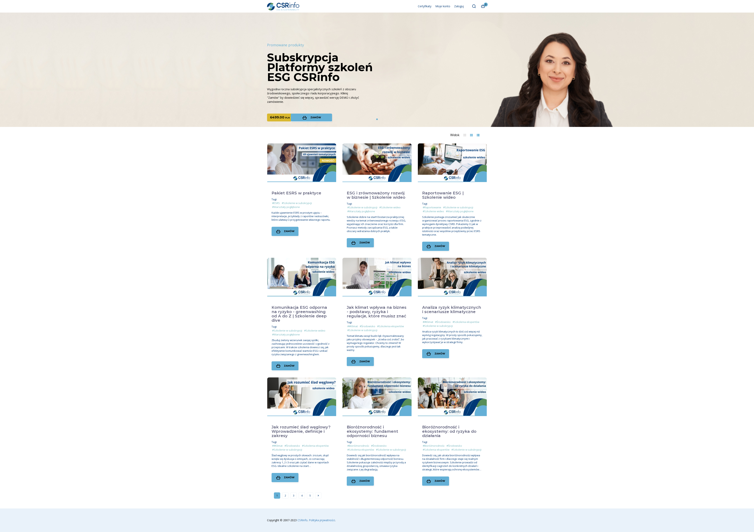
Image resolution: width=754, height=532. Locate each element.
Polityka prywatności (322, 520)
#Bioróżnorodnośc (358, 445)
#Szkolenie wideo (390, 207)
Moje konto (442, 6)
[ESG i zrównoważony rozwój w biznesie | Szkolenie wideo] (376, 162)
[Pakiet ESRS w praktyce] (301, 162)
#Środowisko (367, 326)
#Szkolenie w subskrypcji (297, 203)
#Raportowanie (432, 207)
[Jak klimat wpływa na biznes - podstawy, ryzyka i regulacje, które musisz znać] (376, 277)
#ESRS (276, 203)
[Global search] (474, 6)
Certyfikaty (424, 6)
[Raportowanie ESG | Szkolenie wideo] (452, 162)
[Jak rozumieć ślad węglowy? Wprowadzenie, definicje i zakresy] (301, 396)
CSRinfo (302, 520)
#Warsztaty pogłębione (286, 207)
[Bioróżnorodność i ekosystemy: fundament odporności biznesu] (376, 396)
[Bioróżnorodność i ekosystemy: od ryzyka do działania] (452, 396)
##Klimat (352, 326)
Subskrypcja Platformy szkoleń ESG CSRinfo (320, 67)
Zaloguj (459, 6)
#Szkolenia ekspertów (390, 326)
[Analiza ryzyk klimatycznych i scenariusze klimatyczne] (452, 277)
